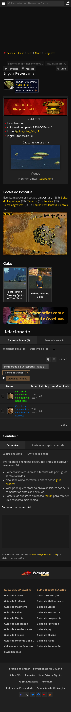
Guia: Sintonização (48, 595)
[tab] (18, 340)
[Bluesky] (32, 694)
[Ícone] (9, 84)
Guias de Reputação (16, 623)
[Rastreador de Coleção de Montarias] (35, 315)
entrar (33, 554)
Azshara (47, 197)
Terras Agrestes (13, 205)
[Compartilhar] (67, 3)
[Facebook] (38, 694)
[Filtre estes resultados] (54, 359)
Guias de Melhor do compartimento (52, 601)
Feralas (48, 201)
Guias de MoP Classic (17, 589)
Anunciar (30, 675)
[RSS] (50, 694)
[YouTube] (44, 694)
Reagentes (49, 53)
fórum (48, 496)
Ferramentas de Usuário (47, 668)
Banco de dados (15, 53)
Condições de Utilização (50, 688)
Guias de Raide (13, 612)
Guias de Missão (13, 618)
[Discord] (21, 694)
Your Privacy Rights (50, 675)
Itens (29, 53)
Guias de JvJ (44, 629)
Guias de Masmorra (15, 606)
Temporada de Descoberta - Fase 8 (24, 366)
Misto (38, 53)
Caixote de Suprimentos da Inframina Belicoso (22, 411)
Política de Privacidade (19, 688)
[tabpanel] (35, 392)
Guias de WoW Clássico (51, 589)
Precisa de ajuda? (19, 668)
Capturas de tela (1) (35, 142)
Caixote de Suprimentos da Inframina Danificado (22, 396)
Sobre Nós (15, 675)
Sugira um (45, 178)
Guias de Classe (13, 595)
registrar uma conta (48, 554)
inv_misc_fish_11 (28, 131)
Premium (47, 681)
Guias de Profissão (15, 601)
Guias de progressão (49, 618)
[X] (26, 694)
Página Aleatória (28, 681)
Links (63, 68)
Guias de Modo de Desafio (19, 640)
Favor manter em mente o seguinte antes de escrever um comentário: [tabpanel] (35, 509)
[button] (31, 253)
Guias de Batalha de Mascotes (19, 629)
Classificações (12, 651)
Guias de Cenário (14, 635)
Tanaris (32, 201)
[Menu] (3, 3)
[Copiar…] (48, 359)
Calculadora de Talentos (18, 646)
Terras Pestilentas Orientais (50, 205)
